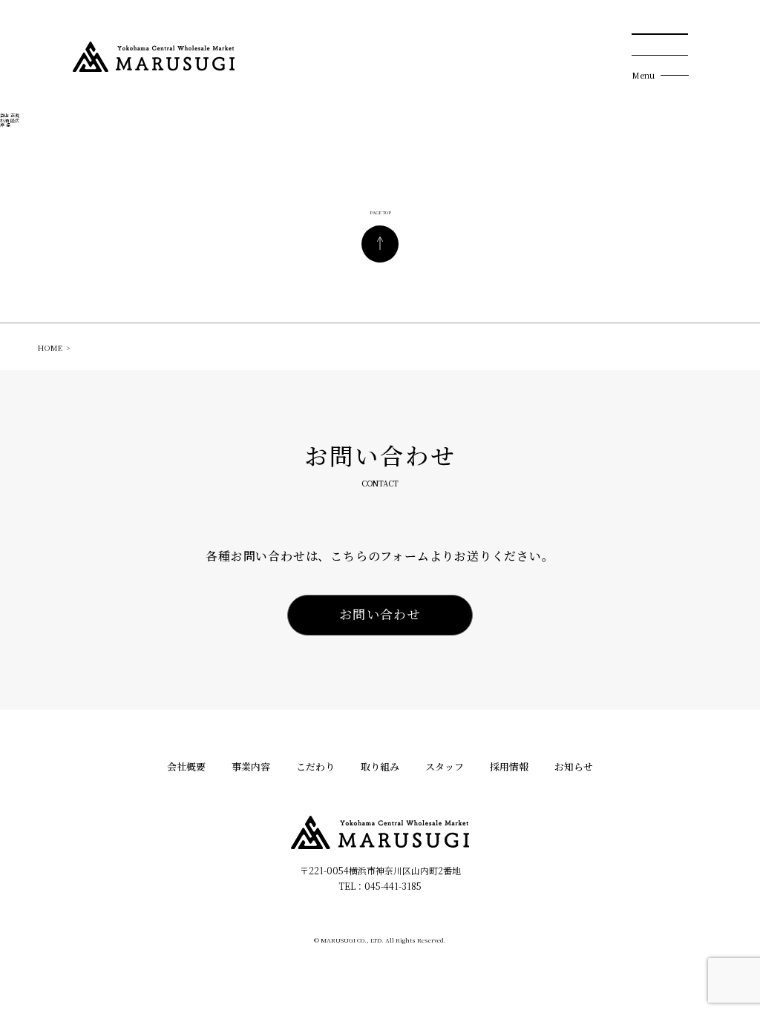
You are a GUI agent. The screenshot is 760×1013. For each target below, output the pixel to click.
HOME (50, 347)
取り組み (380, 767)
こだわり (315, 767)
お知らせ (573, 767)
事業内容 (251, 767)
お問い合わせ (380, 613)
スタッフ (444, 767)
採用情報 (509, 767)
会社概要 (186, 767)
